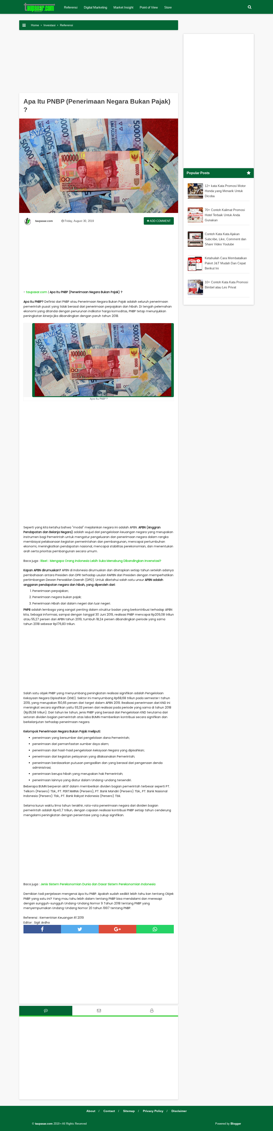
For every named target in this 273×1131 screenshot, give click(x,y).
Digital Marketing (95, 7)
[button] (249, 7)
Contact (109, 1111)
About (90, 1111)
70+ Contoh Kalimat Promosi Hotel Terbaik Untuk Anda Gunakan (225, 215)
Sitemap (129, 1111)
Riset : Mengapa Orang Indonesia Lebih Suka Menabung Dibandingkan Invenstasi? (101, 561)
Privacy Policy (153, 1111)
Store (168, 7)
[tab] (45, 1010)
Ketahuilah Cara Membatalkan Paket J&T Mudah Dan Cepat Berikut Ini (226, 263)
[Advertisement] (98, 63)
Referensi (70, 7)
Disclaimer (179, 1111)
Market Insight (123, 7)
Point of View (149, 7)
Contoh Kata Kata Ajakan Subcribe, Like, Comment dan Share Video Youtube (225, 239)
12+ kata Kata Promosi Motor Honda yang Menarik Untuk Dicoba (225, 191)
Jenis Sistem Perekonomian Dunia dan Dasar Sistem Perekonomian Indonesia (98, 884)
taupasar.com (36, 292)
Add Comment (160, 221)
